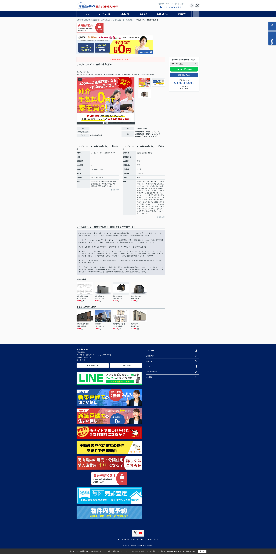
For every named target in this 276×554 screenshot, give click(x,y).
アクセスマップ (151, 372)
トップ (86, 14)
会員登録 (143, 14)
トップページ (150, 350)
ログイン (192, 6)
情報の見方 (116, 190)
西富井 (148, 134)
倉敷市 (83, 72)
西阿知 (145, 136)
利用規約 (126, 540)
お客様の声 (124, 14)
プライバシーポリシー (139, 540)
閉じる (202, 551)
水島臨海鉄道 (139, 132)
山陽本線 (138, 136)
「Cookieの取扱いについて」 (174, 551)
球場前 (148, 132)
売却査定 (182, 14)
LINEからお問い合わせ (184, 69)
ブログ (148, 366)
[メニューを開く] (196, 14)
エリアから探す (105, 14)
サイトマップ (154, 540)
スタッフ (149, 361)
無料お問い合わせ (184, 75)
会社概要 (149, 377)
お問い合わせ (163, 14)
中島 (87, 72)
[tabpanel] (151, 88)
